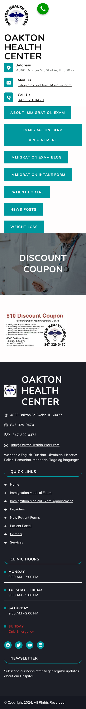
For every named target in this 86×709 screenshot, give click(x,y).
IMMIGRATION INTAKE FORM (38, 175)
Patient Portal (27, 192)
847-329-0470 (31, 100)
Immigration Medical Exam (31, 493)
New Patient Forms (25, 517)
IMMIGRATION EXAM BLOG (36, 157)
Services (16, 542)
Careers (16, 534)
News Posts (23, 209)
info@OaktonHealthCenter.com (45, 85)
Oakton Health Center (24, 47)
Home (14, 484)
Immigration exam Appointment (43, 135)
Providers (17, 509)
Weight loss (24, 227)
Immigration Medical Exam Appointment (41, 501)
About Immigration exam (37, 112)
